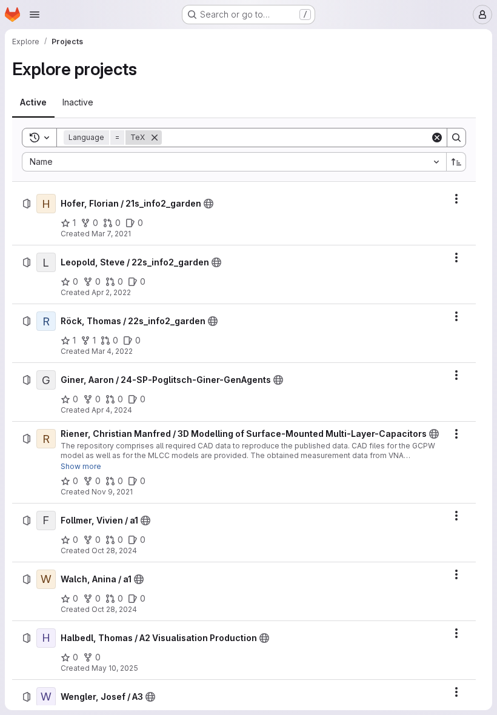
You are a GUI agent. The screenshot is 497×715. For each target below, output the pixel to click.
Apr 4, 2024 (112, 409)
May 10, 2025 (115, 668)
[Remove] (154, 137)
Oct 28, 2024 (114, 550)
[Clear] (437, 137)
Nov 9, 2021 (112, 491)
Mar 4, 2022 (112, 351)
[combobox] (234, 161)
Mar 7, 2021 (111, 233)
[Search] (456, 137)
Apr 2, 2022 (111, 292)
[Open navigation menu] (34, 14)
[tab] (33, 102)
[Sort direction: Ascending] (456, 161)
